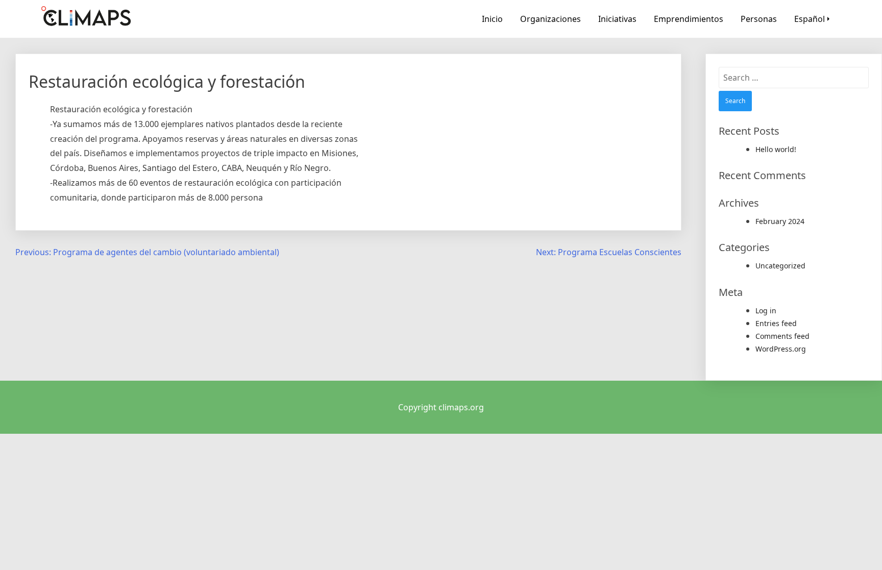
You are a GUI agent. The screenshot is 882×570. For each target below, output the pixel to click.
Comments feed (782, 336)
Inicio (492, 18)
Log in (765, 310)
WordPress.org (780, 349)
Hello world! (775, 149)
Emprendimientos (688, 18)
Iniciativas (617, 18)
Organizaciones (550, 18)
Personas (759, 18)
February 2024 (779, 221)
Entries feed (776, 323)
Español (809, 18)
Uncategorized (780, 265)
